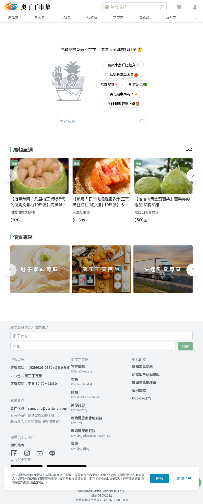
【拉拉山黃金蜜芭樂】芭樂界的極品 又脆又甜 (162, 202)
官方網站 (78, 366)
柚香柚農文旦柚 (22, 212)
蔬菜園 (118, 17)
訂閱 (185, 346)
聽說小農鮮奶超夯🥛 (124, 64)
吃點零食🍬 (110, 84)
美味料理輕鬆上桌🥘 (124, 103)
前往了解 (184, 478)
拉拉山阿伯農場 (146, 212)
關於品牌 (17, 444)
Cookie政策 (141, 398)
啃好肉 (92, 17)
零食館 (144, 17)
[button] (10, 175)
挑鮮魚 (65, 17)
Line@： (26, 375)
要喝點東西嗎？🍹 (123, 93)
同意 (159, 478)
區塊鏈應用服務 (83, 430)
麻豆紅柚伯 (81, 212)
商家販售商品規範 (146, 374)
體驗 (74, 392)
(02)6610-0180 (40, 367)
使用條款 (139, 390)
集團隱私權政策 (144, 382)
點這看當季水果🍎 (123, 74)
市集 (74, 379)
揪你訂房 (78, 404)
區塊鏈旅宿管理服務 (86, 417)
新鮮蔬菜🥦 (138, 84)
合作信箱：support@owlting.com (38, 408)
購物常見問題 (142, 366)
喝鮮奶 (13, 17)
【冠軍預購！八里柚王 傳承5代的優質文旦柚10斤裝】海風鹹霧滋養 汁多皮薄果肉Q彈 (38, 202)
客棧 (74, 443)
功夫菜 (170, 17)
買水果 (39, 17)
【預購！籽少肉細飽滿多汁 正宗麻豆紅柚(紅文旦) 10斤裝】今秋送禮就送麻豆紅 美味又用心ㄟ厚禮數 (101, 202)
